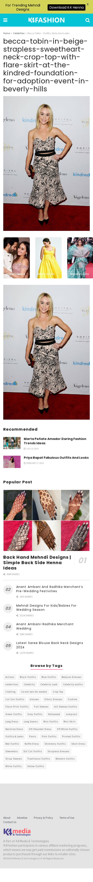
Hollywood (54, 714)
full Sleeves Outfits (65, 706)
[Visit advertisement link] (46, 352)
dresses (34, 699)
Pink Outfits (49, 736)
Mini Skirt (69, 721)
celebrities (11, 684)
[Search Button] (87, 20)
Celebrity (29, 684)
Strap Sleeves (13, 758)
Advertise (22, 818)
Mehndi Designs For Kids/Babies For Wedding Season (46, 607)
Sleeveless (11, 751)
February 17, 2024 (35, 463)
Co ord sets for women (34, 691)
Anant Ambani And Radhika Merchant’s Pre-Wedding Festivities (49, 589)
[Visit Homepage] (46, 20)
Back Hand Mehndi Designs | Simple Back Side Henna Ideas (37, 562)
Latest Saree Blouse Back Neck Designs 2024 (49, 645)
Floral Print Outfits (17, 706)
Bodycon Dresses (71, 677)
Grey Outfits (34, 714)
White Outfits (13, 766)
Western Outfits (65, 758)
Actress (9, 677)
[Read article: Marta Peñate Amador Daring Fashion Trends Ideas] (12, 443)
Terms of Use (66, 818)
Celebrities (18, 33)
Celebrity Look (49, 684)
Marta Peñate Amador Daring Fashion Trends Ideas (55, 441)
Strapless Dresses (58, 751)
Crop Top (58, 691)
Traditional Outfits (38, 758)
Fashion (72, 699)
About (6, 818)
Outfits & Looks (14, 736)
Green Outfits (13, 714)
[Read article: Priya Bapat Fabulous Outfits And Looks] (12, 462)
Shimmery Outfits (55, 743)
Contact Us (9, 822)
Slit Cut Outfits (32, 751)
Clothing (10, 691)
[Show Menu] (5, 20)
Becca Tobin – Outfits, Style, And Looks (48, 33)
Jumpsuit (71, 714)
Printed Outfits (71, 736)
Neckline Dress (14, 729)
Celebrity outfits (73, 684)
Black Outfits (28, 677)
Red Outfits (12, 743)
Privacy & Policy (43, 818)
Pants (32, 736)
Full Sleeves (41, 706)
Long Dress (11, 721)
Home (6, 33)
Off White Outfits (67, 729)
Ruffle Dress (32, 743)
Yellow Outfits (35, 766)
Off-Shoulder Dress (40, 729)
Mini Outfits (50, 721)
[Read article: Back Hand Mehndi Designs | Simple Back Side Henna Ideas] (46, 520)
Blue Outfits (49, 677)
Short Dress (78, 743)
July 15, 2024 (32, 448)
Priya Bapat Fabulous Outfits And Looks (56, 457)
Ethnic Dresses (53, 699)
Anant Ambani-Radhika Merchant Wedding (45, 626)
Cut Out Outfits (14, 699)
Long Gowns (31, 721)
